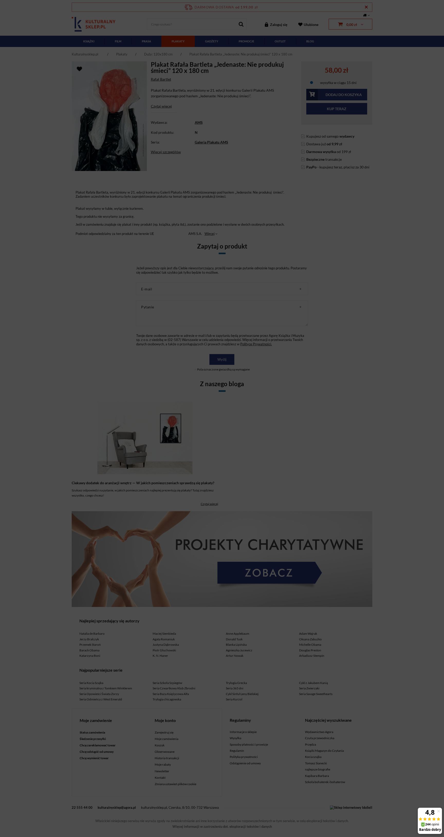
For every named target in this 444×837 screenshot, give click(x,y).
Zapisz (222, 120)
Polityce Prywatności (220, 186)
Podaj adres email (222, 94)
